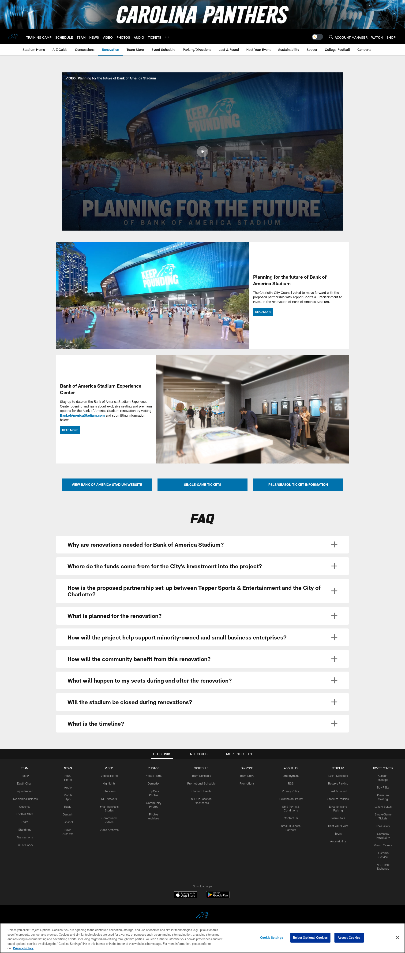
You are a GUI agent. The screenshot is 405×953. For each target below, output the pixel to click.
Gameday (154, 783)
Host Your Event (338, 825)
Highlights (109, 783)
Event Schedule (338, 775)
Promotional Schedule (201, 783)
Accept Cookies (349, 937)
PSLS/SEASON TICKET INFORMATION (298, 484)
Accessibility (338, 841)
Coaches (24, 806)
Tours (338, 833)
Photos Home (153, 775)
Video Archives (109, 829)
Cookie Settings (271, 937)
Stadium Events (201, 791)
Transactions (25, 837)
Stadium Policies (338, 798)
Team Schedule (201, 775)
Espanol (68, 822)
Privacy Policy (291, 791)
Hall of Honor (25, 845)
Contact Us (291, 818)
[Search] (331, 37)
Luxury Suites (383, 806)
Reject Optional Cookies (310, 937)
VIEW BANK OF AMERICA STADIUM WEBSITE (107, 484)
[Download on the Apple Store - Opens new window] (185, 895)
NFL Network (109, 798)
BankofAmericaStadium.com (82, 415)
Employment (291, 775)
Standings (24, 829)
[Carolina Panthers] (202, 916)
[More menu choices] (167, 37)
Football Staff (24, 814)
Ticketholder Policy (291, 798)
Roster (25, 775)
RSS (291, 783)
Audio (68, 787)
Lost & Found (338, 791)
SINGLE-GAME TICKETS (202, 484)
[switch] (317, 37)
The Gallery (383, 826)
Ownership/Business (25, 798)
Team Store (247, 775)
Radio (67, 806)
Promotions (247, 783)
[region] (202, 938)
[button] (202, 151)
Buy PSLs (383, 787)
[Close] (397, 938)
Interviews (109, 791)
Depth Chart (24, 783)
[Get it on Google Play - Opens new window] (218, 897)
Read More (263, 311)
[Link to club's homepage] (13, 36)
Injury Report (25, 791)
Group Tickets (383, 845)
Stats (25, 821)
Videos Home (109, 775)
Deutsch (68, 814)
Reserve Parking (338, 783)
